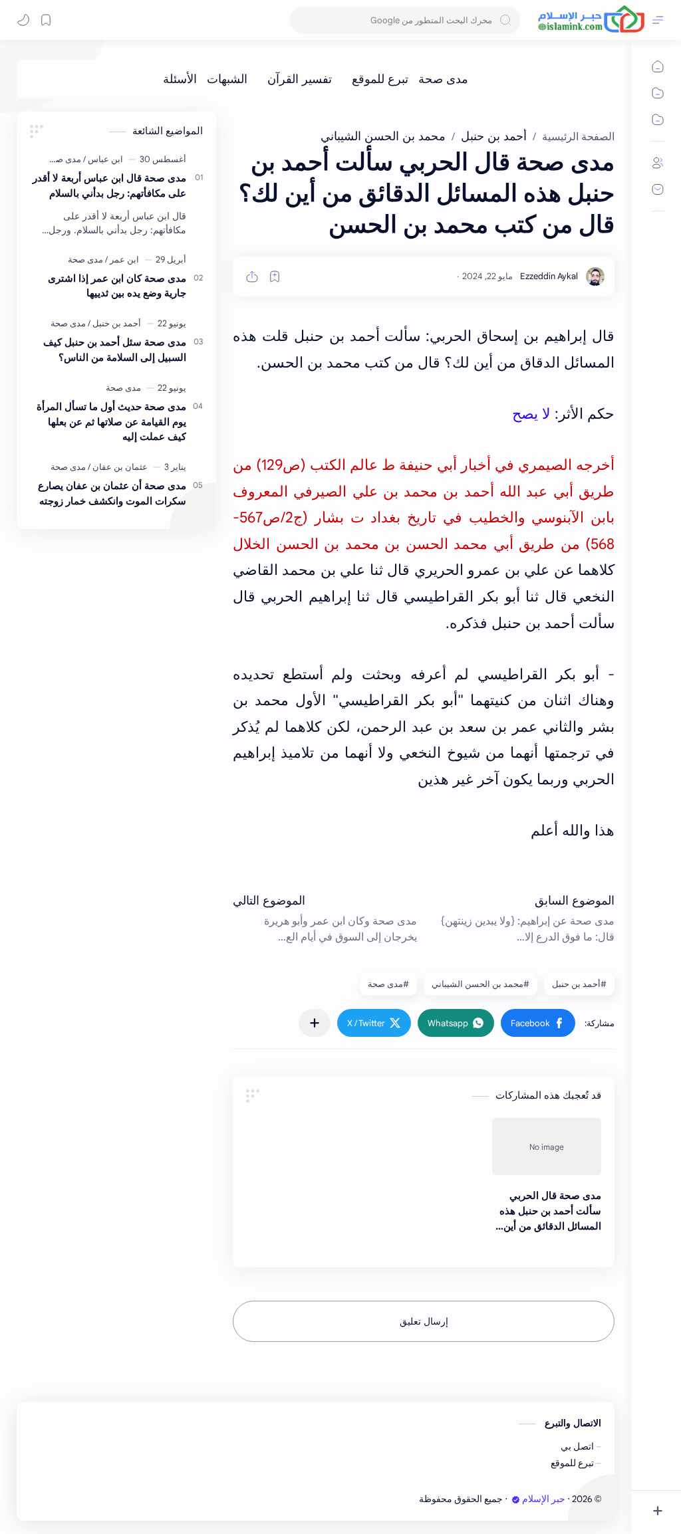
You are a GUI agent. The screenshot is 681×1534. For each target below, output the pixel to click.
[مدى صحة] (443, 79)
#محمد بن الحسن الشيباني (480, 984)
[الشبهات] (227, 79)
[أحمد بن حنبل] (114, 323)
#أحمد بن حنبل (579, 984)
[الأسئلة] (180, 79)
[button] (538, 1023)
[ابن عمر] (122, 259)
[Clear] (302, 20)
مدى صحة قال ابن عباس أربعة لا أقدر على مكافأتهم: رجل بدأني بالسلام (109, 185)
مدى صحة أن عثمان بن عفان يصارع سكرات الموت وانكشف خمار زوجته (112, 493)
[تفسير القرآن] (299, 79)
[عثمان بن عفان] (118, 467)
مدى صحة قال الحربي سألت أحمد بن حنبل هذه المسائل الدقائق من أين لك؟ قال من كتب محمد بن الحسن (550, 1211)
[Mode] (23, 20)
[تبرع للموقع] (380, 79)
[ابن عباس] (103, 159)
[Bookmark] (46, 20)
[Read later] (275, 276)
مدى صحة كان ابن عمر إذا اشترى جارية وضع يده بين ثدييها (117, 286)
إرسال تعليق (424, 1321)
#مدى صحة (388, 984)
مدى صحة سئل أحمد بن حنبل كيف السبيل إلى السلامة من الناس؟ (114, 350)
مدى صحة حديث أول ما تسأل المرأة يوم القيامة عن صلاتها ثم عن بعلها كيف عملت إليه (111, 421)
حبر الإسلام (543, 1499)
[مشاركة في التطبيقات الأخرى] (315, 1023)
